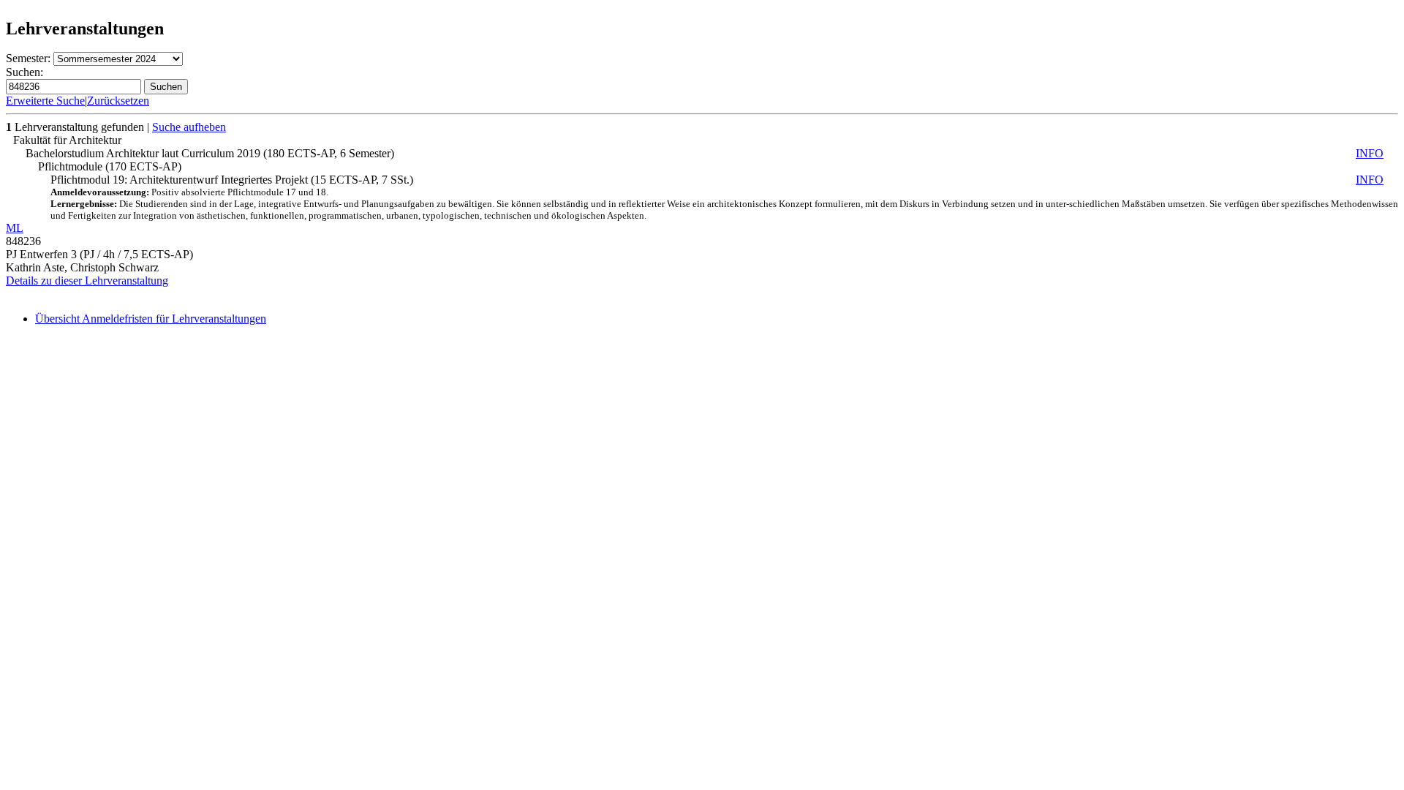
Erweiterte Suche (45, 100)
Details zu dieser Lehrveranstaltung (87, 280)
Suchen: (24, 72)
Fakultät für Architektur (67, 140)
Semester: (28, 58)
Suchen (166, 86)
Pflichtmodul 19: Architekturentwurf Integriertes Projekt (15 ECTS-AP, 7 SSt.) (724, 197)
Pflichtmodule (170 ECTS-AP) (109, 166)
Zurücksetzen (118, 100)
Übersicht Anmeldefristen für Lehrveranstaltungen (150, 318)
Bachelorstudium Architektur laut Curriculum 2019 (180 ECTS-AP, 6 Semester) (705, 153)
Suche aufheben (189, 127)
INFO (1370, 153)
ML (14, 228)
